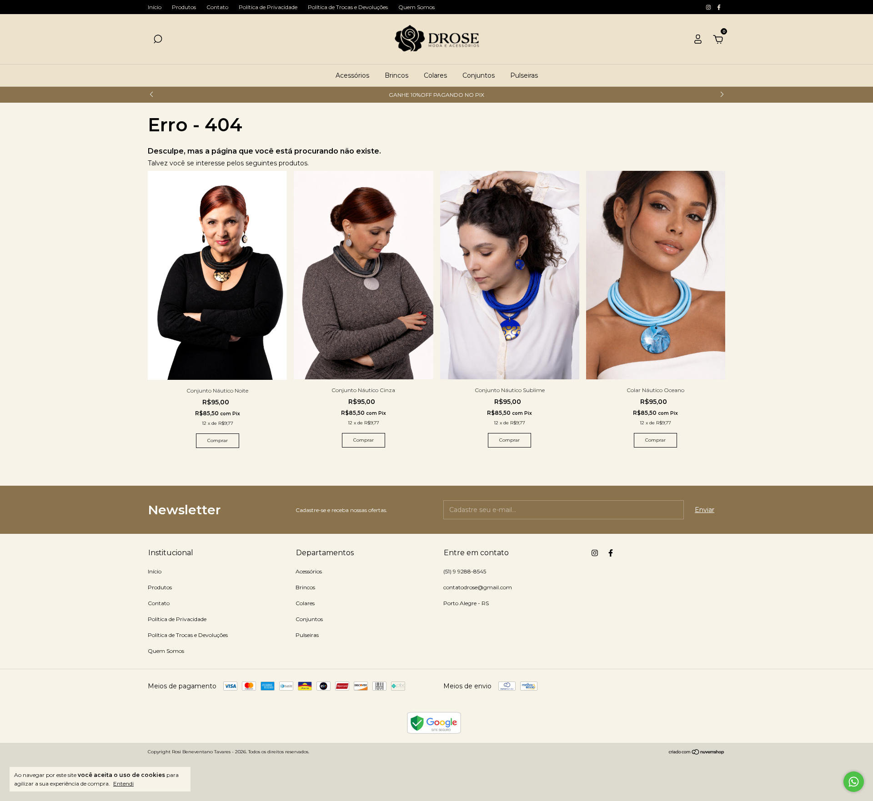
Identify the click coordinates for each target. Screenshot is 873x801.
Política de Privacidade (268, 7)
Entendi (123, 783)
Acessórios (352, 75)
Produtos (184, 7)
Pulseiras (524, 75)
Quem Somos (416, 7)
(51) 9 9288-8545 (464, 571)
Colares (435, 75)
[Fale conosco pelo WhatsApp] (853, 781)
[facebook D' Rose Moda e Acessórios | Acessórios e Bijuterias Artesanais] (719, 7)
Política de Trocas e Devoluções (348, 7)
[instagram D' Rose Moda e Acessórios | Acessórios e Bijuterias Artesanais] (709, 7)
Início (154, 7)
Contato (217, 7)
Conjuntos (478, 75)
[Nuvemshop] (696, 753)
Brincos (396, 75)
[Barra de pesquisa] (158, 40)
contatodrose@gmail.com (477, 587)
